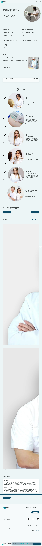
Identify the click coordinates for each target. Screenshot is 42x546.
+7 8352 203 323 (37, 1)
